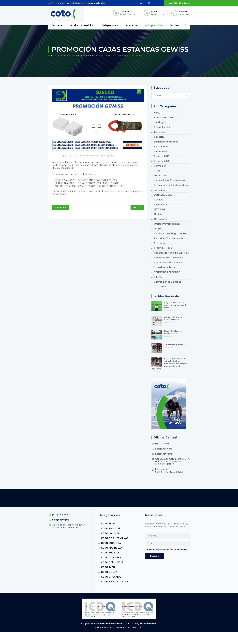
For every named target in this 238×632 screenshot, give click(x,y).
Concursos (160, 132)
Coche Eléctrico (163, 127)
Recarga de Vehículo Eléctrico (171, 253)
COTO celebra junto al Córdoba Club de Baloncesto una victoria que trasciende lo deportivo (169, 363)
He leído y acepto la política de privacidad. (167, 549)
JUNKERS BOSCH (164, 195)
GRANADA (111, 577)
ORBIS (157, 228)
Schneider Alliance (164, 267)
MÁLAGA (110, 552)
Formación (160, 166)
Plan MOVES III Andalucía (168, 238)
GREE (157, 170)
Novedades (160, 219)
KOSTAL (158, 199)
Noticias (158, 214)
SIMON (158, 277)
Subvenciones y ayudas (167, 282)
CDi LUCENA (112, 562)
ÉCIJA (108, 523)
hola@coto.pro (163, 448)
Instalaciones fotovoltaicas (169, 180)
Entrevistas (160, 151)
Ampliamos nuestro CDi (175, 344)
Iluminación (160, 175)
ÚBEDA (109, 572)
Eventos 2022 (162, 161)
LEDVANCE (160, 204)
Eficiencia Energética (166, 141)
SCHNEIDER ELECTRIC (167, 272)
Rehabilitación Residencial (169, 257)
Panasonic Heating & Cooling (170, 233)
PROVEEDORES (163, 248)
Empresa (57, 25)
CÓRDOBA (111, 543)
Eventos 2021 (161, 156)
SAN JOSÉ (110, 528)
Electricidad (161, 146)
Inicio (53, 55)
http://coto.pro (163, 453)
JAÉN (108, 567)
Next (135, 207)
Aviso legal (120, 627)
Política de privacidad (103, 627)
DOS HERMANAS (114, 538)
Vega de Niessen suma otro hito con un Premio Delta (175, 305)
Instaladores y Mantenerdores (171, 185)
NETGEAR (159, 209)
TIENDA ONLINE (114, 581)
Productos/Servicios (81, 25)
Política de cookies (135, 627)
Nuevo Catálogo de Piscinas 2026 (173, 332)
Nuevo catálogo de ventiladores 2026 (173, 318)
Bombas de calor (164, 117)
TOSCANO (160, 286)
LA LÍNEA (110, 533)
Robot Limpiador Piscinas (168, 262)
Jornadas (159, 190)
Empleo (174, 25)
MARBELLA (111, 548)
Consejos (159, 137)
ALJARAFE (111, 557)
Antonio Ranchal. (148, 623)
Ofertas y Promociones (89, 156)
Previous (61, 207)
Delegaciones (110, 25)
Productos (160, 243)
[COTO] (63, 13)
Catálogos (160, 122)
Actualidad (132, 25)
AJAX (157, 112)
